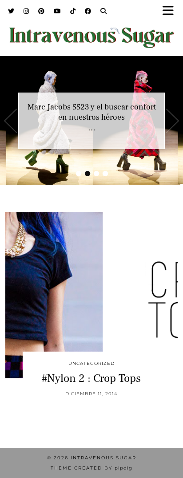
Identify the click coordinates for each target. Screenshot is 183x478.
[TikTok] (73, 11)
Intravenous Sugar (103, 458)
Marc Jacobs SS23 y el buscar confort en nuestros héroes (92, 112)
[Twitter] (11, 11)
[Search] (103, 11)
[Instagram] (26, 11)
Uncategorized (91, 363)
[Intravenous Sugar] (91, 32)
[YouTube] (57, 11)
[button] (171, 11)
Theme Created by (91, 468)
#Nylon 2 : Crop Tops (91, 378)
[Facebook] (88, 11)
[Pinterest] (41, 11)
